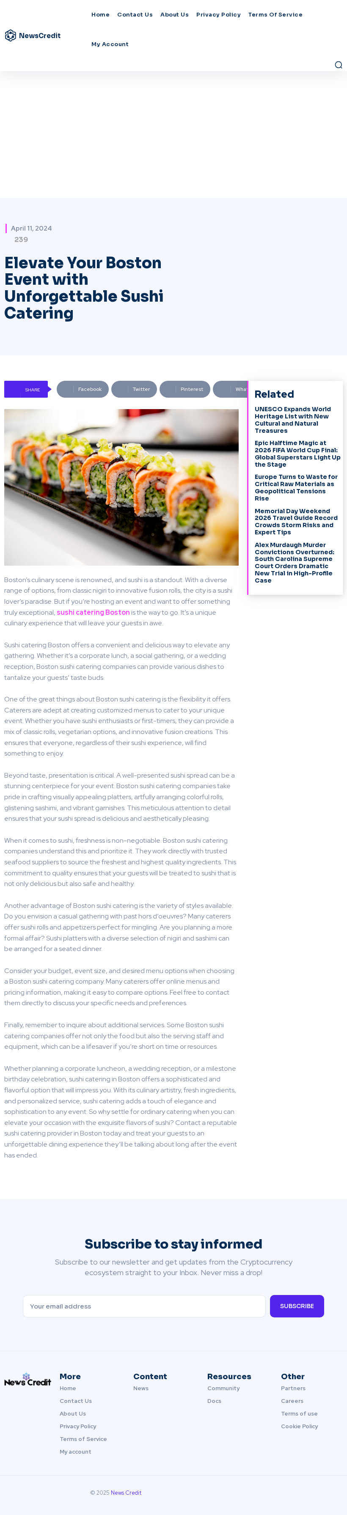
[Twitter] (322, 1495)
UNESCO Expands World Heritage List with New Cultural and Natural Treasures (293, 419)
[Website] (336, 1495)
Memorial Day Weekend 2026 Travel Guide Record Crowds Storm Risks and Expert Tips (296, 521)
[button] (338, 64)
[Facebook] (293, 1495)
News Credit (126, 1492)
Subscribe (297, 1306)
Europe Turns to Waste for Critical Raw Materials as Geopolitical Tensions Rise (296, 487)
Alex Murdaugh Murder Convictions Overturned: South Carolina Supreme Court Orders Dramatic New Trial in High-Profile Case (294, 562)
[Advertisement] (173, 134)
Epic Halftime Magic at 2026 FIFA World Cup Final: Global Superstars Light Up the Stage (298, 453)
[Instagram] (307, 1495)
